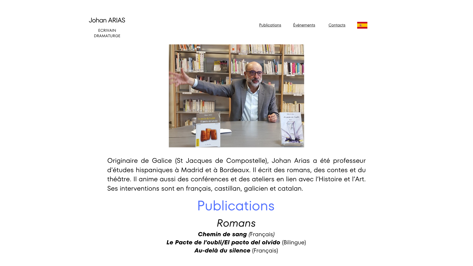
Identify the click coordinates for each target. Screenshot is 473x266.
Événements (304, 25)
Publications (270, 25)
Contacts (336, 25)
